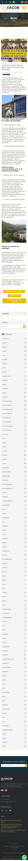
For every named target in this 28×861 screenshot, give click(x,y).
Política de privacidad (6, 858)
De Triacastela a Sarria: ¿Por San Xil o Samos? (11, 821)
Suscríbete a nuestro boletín (14, 301)
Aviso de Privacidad (13, 843)
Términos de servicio (22, 858)
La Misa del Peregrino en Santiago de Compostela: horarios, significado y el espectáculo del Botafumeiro (11, 826)
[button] (24, 313)
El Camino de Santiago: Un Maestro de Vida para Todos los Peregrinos (13, 830)
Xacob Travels (14, 847)
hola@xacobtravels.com (9, 801)
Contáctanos (14, 295)
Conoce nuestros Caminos (14, 291)
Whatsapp (6, 799)
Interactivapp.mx (21, 853)
